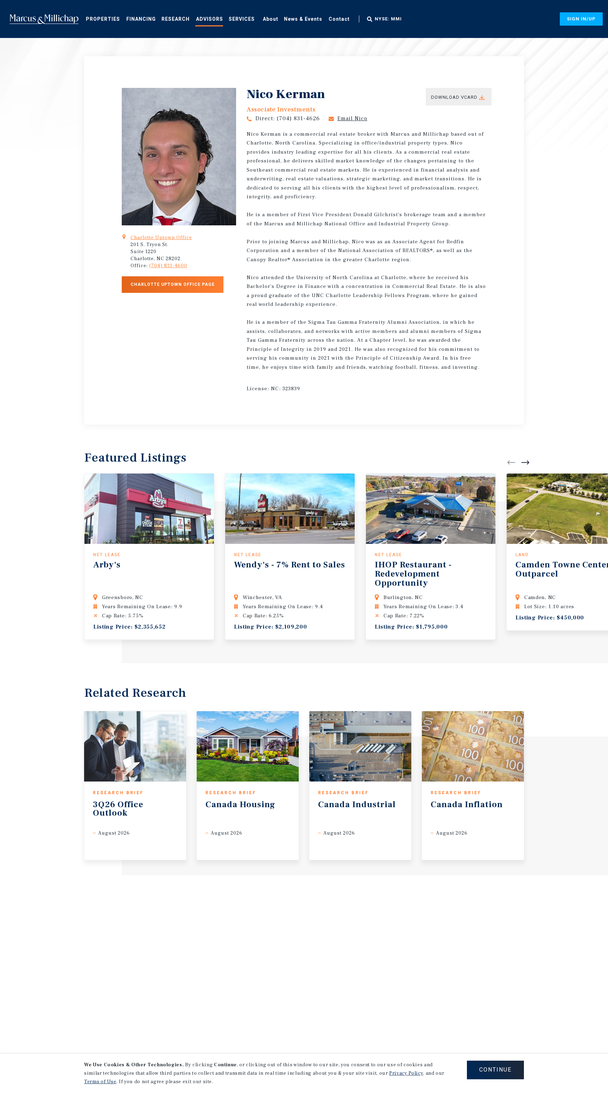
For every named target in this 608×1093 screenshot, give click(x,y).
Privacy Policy (406, 1073)
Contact (339, 19)
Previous (511, 463)
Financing (141, 19)
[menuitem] (103, 18)
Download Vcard (454, 97)
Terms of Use (100, 1082)
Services (242, 19)
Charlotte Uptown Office (161, 237)
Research (176, 19)
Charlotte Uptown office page (173, 284)
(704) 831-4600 (168, 266)
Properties (103, 19)
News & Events (303, 19)
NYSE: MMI (388, 19)
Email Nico (352, 118)
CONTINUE (495, 1069)
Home (44, 19)
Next (525, 463)
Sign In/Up (581, 18)
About (270, 19)
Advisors (209, 19)
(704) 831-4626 (298, 118)
